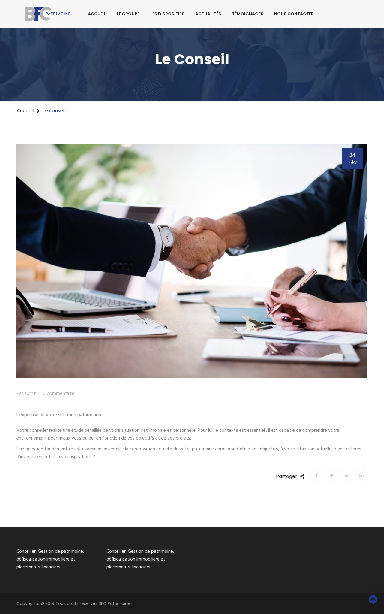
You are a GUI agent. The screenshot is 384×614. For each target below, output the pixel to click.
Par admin (26, 394)
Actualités (208, 14)
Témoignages (247, 14)
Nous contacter (294, 14)
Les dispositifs (167, 14)
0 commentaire (58, 394)
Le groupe (128, 14)
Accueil (97, 14)
